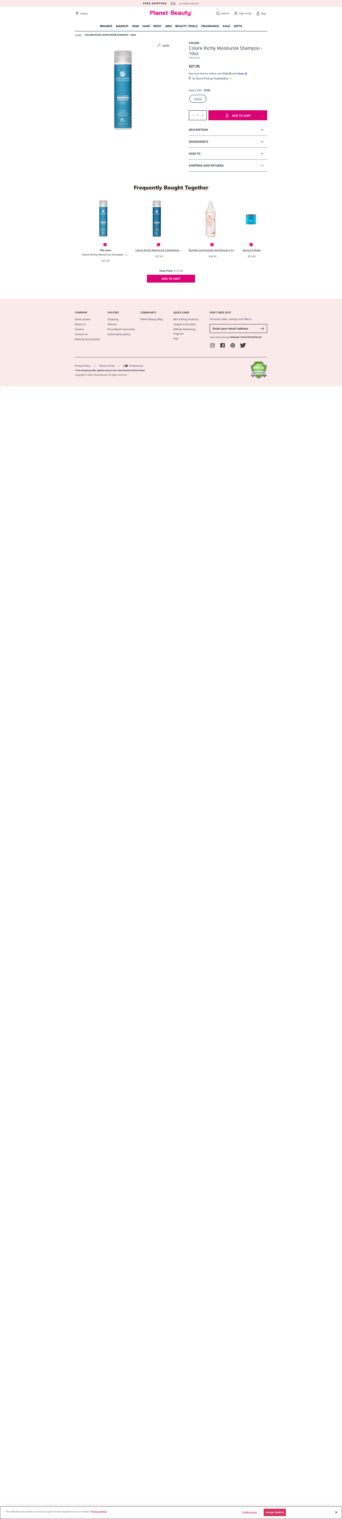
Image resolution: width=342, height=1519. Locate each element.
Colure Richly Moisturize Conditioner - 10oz (159, 250)
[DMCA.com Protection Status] (258, 377)
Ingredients (198, 142)
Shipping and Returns (206, 165)
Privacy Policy (83, 365)
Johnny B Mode (252, 250)
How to (195, 154)
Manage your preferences (246, 337)
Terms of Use (107, 365)
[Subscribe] (262, 328)
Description (198, 130)
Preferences (136, 365)
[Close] (336, 1512)
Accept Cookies (275, 1512)
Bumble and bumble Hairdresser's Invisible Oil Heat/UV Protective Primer (212, 250)
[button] (163, 45)
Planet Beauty (100, 374)
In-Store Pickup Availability (210, 78)
